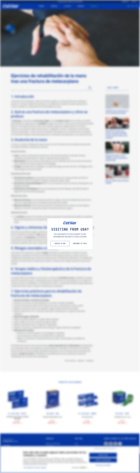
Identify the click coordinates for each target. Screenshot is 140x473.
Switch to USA (60, 243)
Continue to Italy (80, 243)
